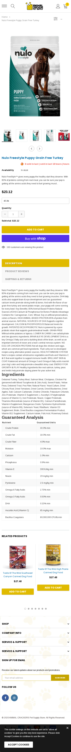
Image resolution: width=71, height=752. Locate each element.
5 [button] (39, 609)
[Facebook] (5, 697)
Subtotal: (7, 221)
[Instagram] (14, 697)
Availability (8, 170)
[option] (35, 77)
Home (5, 17)
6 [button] (42, 609)
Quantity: (7, 208)
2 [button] (28, 609)
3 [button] (32, 609)
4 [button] (35, 609)
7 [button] (46, 609)
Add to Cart (35, 229)
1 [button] (25, 609)
